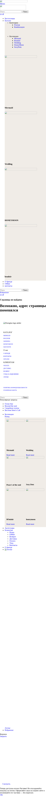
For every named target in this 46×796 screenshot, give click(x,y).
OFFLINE (6, 359)
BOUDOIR (6, 338)
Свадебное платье (12, 408)
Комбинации (19, 27)
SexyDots (17, 47)
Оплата (12, 541)
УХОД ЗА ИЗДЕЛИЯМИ (11, 374)
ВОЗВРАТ (6, 371)
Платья (17, 25)
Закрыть (3, 736)
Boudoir (17, 41)
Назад (7, 416)
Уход (11, 543)
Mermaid (17, 38)
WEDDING (6, 341)
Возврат (12, 537)
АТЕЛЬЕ (6, 377)
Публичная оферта (10, 390)
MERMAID (6, 335)
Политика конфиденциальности (15, 387)
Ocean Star (9, 404)
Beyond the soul (11, 406)
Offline (12, 534)
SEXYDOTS (7, 347)
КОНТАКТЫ (7, 356)
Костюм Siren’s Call (12, 410)
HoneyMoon (19, 45)
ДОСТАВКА (7, 368)
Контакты (13, 545)
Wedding (17, 43)
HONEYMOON (8, 344)
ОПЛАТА (6, 365)
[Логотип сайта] (13, 2)
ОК (1, 795)
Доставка (13, 539)
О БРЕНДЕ (6, 353)
